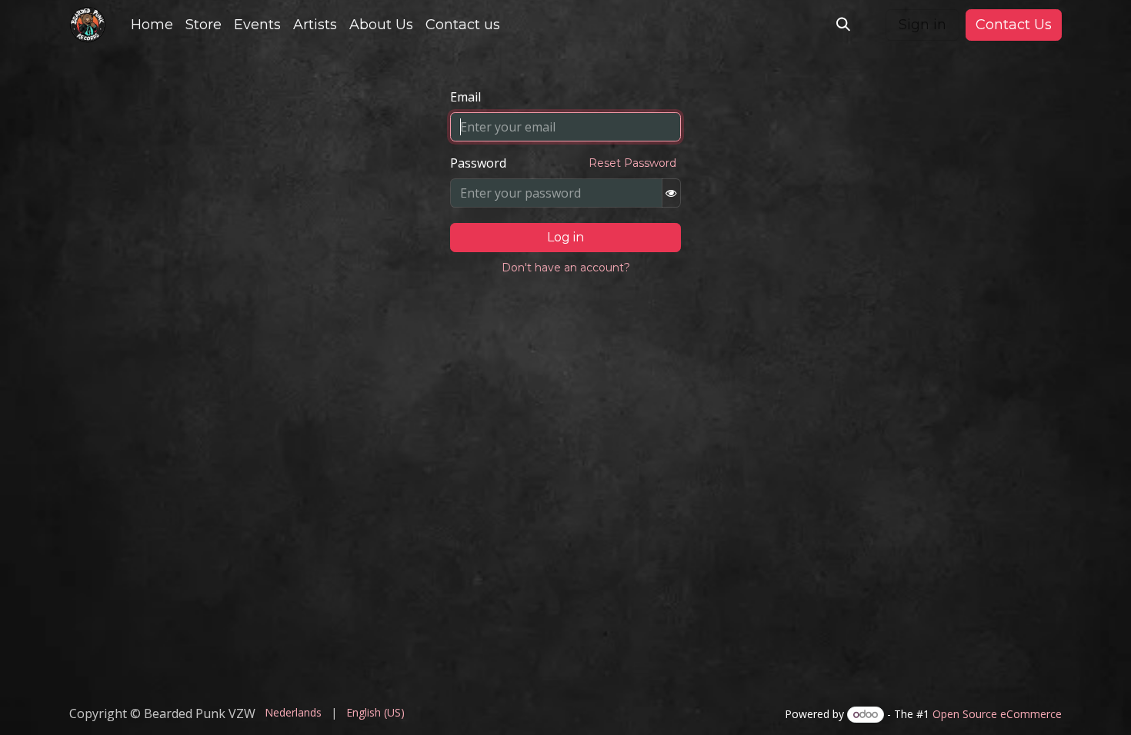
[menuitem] (152, 25)
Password (478, 163)
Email (465, 96)
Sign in (922, 24)
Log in (565, 237)
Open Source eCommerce (997, 714)
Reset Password (632, 163)
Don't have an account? (566, 267)
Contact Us (1014, 24)
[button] (843, 24)
